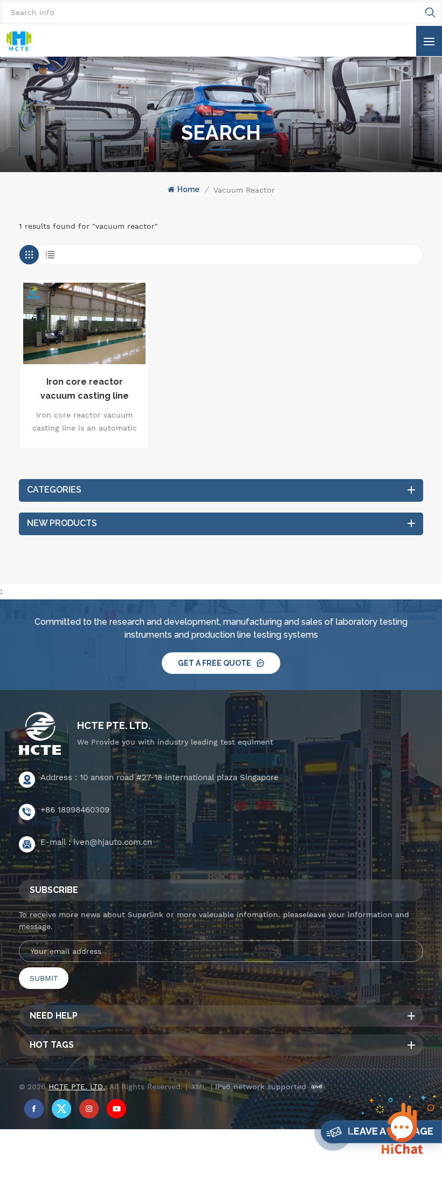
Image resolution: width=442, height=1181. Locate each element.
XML (198, 1086)
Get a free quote (214, 663)
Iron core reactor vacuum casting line (84, 389)
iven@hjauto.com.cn (112, 842)
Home (188, 189)
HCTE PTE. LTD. (113, 725)
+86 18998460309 (74, 810)
